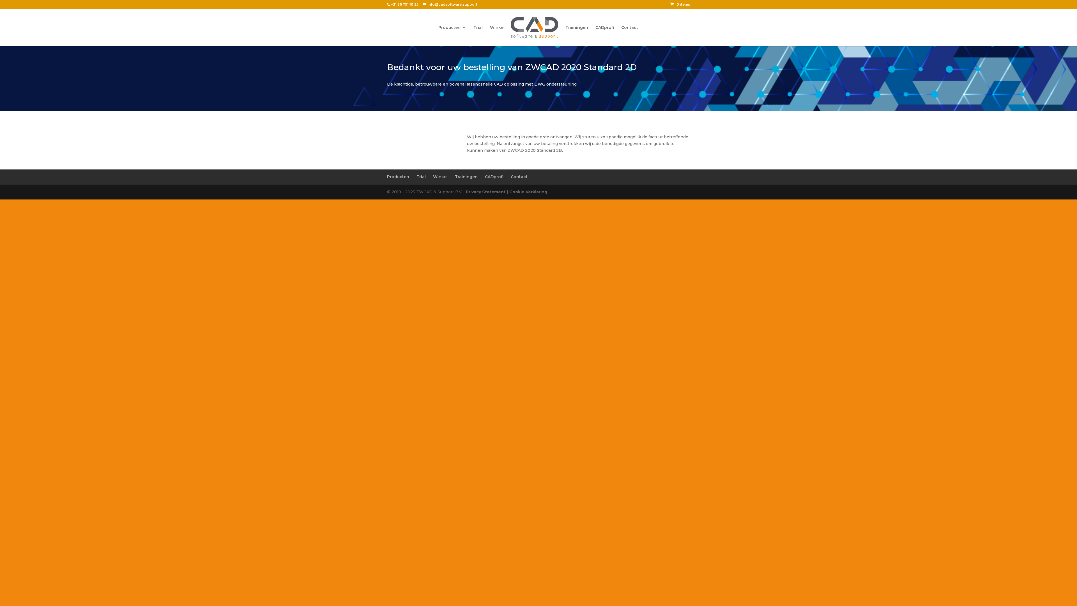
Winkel (497, 28)
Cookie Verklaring (528, 191)
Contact (629, 28)
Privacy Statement (486, 191)
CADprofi (604, 28)
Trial (478, 28)
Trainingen (576, 28)
